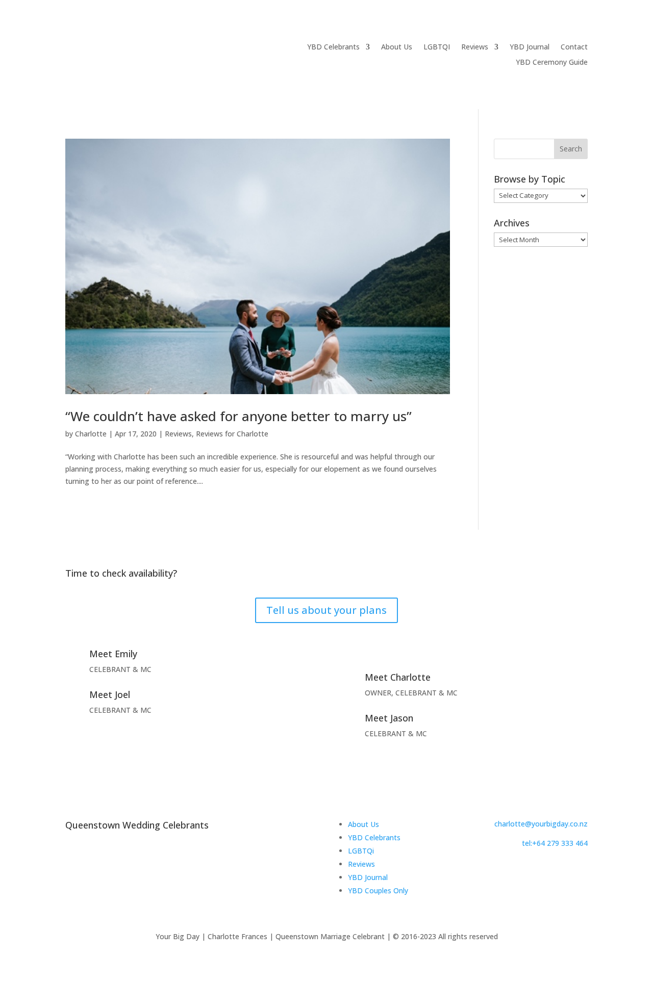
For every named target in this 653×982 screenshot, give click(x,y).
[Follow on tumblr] (579, 872)
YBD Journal (529, 47)
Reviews (474, 47)
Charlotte (91, 433)
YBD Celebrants (333, 47)
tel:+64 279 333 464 (555, 843)
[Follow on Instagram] (518, 872)
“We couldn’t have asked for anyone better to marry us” (238, 416)
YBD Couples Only (378, 890)
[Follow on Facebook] (498, 872)
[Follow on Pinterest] (539, 872)
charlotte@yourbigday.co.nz (541, 824)
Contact (574, 47)
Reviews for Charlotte (232, 433)
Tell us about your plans (326, 610)
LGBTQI (436, 47)
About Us (396, 47)
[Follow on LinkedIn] (559, 872)
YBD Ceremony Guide (552, 63)
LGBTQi (361, 851)
